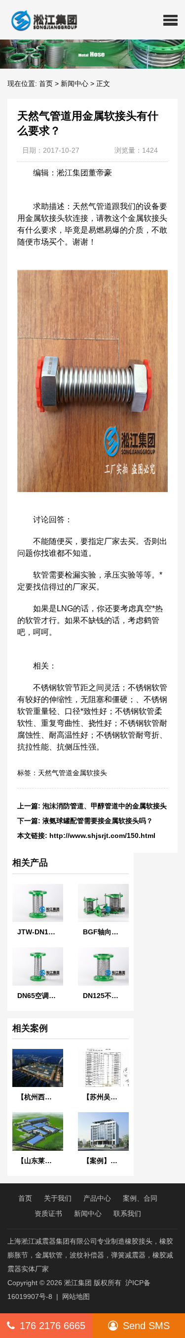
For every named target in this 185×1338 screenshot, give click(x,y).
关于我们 (58, 1198)
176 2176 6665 (52, 1325)
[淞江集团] (40, 20)
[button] (170, 20)
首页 (46, 83)
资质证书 (48, 1213)
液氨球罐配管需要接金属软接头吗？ (97, 821)
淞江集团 (78, 1283)
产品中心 (97, 1198)
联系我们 (127, 1213)
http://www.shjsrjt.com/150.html (102, 835)
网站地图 (76, 1296)
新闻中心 (74, 83)
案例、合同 (140, 1198)
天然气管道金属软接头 (72, 773)
